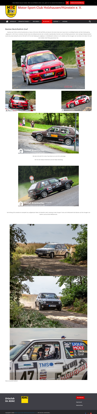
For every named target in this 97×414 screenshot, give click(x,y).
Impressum (79, 402)
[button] (29, 21)
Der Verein (36, 21)
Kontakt (55, 21)
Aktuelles (13, 21)
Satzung (64, 21)
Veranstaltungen (23, 21)
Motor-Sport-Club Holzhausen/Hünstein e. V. (50, 7)
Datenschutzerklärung (77, 3)
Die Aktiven (46, 21)
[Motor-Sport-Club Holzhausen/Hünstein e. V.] (7, 21)
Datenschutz (79, 405)
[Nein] (95, 3)
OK (67, 3)
